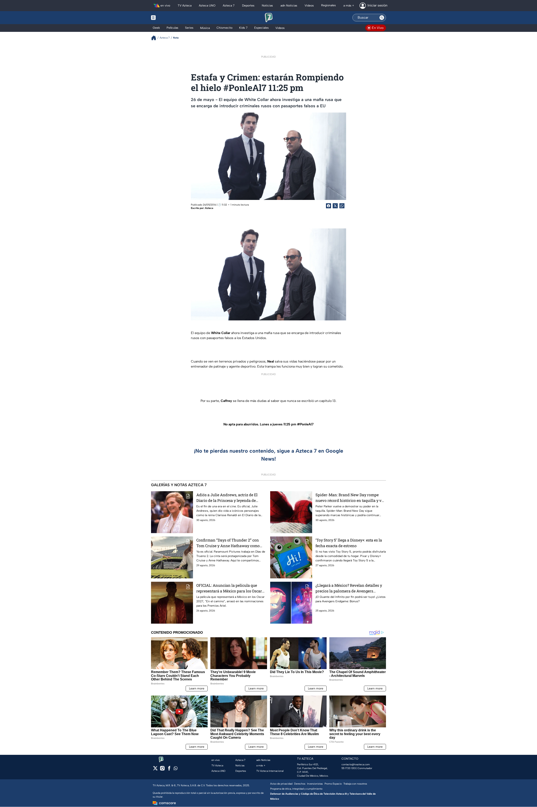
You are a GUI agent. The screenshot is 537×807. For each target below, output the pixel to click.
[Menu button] (168, 17)
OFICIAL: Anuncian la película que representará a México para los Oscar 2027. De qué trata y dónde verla (229, 588)
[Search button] (381, 17)
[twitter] (155, 770)
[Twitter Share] (335, 205)
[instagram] (162, 770)
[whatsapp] (175, 769)
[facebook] (169, 770)
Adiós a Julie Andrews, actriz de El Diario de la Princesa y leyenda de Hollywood (227, 497)
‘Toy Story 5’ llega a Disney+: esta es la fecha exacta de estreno (348, 543)
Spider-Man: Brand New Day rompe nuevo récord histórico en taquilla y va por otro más (349, 497)
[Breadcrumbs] (155, 37)
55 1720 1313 (348, 768)
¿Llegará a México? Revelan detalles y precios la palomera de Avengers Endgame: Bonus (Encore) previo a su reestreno (348, 588)
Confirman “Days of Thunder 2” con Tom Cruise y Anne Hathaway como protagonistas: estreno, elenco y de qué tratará (230, 543)
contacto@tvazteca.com (355, 764)
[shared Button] (341, 205)
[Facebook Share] (328, 205)
